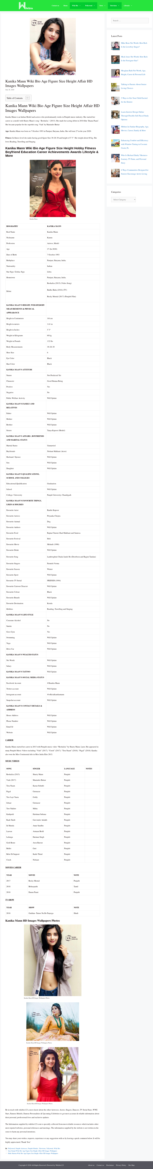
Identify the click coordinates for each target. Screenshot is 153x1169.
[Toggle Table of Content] (26, 98)
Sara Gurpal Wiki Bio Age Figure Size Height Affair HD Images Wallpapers (32, 1151)
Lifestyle (127, 5)
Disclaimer (110, 1165)
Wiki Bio (75, 5)
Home (66, 5)
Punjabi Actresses (21, 1148)
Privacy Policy (121, 1165)
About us (91, 1165)
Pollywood (88, 5)
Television (113, 5)
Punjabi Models (33, 1148)
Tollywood (49, 1148)
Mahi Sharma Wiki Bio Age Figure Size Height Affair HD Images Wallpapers (33, 1153)
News (101, 5)
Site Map (131, 1165)
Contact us (55, 5)
